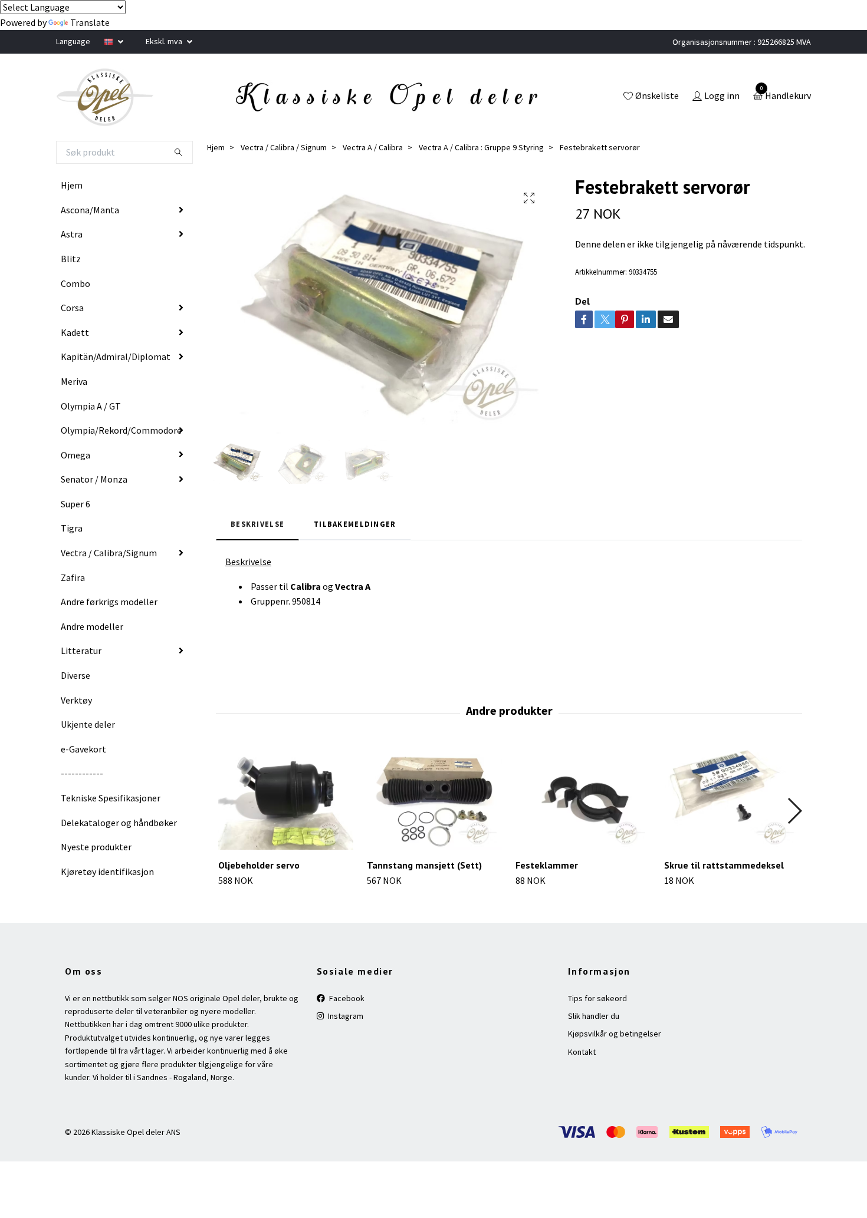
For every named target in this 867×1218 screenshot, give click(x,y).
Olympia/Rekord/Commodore (121, 430)
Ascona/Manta (90, 210)
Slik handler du (593, 1016)
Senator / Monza (94, 479)
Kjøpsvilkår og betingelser (614, 1033)
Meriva (74, 381)
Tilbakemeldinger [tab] (355, 524)
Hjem (72, 185)
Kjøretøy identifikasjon (107, 871)
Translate (90, 22)
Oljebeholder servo (259, 865)
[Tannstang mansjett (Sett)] (434, 799)
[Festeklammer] (583, 799)
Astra (72, 234)
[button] (794, 811)
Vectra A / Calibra (373, 147)
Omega (75, 455)
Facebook (345, 998)
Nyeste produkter (96, 847)
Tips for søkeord (597, 998)
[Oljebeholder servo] (285, 799)
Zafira (73, 577)
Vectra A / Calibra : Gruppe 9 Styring (481, 147)
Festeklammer (546, 865)
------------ (82, 773)
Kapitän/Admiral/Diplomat (115, 356)
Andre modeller (92, 626)
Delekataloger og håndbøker (119, 822)
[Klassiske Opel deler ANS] (105, 97)
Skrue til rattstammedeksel (724, 865)
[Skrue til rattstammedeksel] (731, 799)
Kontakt (582, 1052)
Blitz (71, 259)
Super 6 (75, 504)
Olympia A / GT (91, 406)
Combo (75, 283)
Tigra (72, 528)
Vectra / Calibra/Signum (109, 553)
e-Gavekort (83, 749)
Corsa (72, 307)
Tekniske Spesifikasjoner (110, 798)
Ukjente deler (88, 724)
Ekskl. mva (165, 41)
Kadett (75, 332)
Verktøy (76, 700)
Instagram (344, 1016)
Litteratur (81, 650)
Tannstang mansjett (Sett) (424, 865)
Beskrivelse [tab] (257, 524)
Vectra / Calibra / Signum (284, 147)
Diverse (75, 675)
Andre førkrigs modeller (109, 602)
